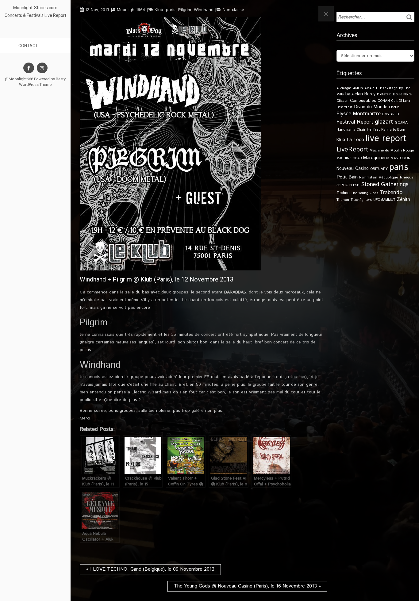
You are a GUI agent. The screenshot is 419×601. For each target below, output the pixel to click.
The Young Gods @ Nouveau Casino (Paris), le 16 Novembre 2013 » (247, 586)
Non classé (233, 10)
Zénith (403, 200)
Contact (28, 45)
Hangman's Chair (350, 129)
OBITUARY (379, 168)
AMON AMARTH (366, 88)
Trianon (342, 199)
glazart (384, 121)
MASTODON (400, 158)
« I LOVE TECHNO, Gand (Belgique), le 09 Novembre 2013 (150, 569)
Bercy (369, 94)
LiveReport (352, 149)
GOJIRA (401, 122)
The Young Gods (364, 193)
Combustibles (363, 101)
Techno (342, 193)
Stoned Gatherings (385, 184)
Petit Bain (347, 177)
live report (386, 138)
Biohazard (384, 94)
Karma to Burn (393, 129)
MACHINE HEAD (349, 158)
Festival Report (354, 122)
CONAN (384, 100)
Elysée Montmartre (358, 113)
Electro (394, 107)
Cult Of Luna (400, 100)
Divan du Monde (370, 107)
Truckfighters (361, 199)
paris (170, 10)
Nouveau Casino (352, 169)
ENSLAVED (390, 114)
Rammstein (368, 177)
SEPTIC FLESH (347, 185)
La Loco (355, 139)
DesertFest (344, 107)
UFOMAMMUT (384, 199)
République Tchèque (396, 177)
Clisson (342, 100)
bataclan (354, 94)
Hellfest (373, 129)
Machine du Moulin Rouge (392, 150)
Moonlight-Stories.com (35, 7)
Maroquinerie (376, 158)
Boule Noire (402, 94)
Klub (159, 10)
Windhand (203, 10)
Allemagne (344, 88)
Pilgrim (184, 10)
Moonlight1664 (131, 10)
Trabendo (391, 193)
